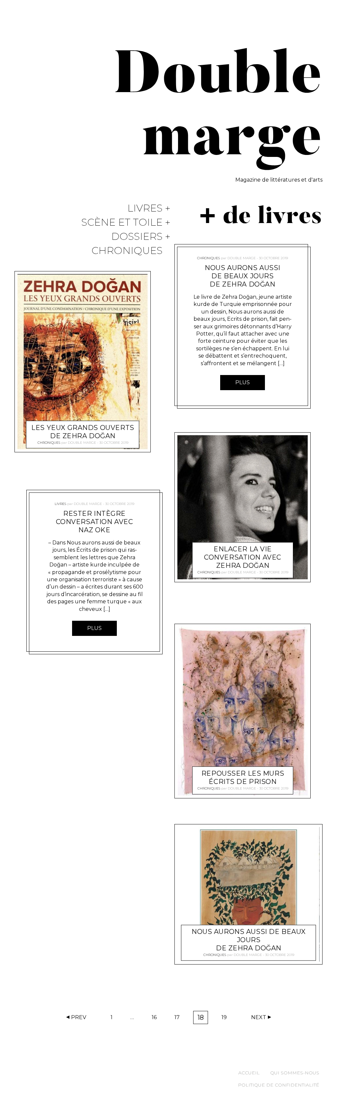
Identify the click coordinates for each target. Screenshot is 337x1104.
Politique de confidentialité (278, 1085)
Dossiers (137, 236)
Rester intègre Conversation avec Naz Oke (94, 522)
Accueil (249, 1073)
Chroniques (127, 251)
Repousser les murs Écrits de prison (242, 778)
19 (226, 1018)
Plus (94, 628)
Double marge (82, 442)
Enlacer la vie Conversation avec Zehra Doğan (242, 557)
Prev (78, 1017)
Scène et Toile (122, 222)
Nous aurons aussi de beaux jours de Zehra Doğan (242, 276)
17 (179, 1018)
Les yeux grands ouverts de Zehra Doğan (82, 432)
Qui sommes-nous (294, 1073)
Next (258, 1017)
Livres (145, 208)
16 (156, 1018)
